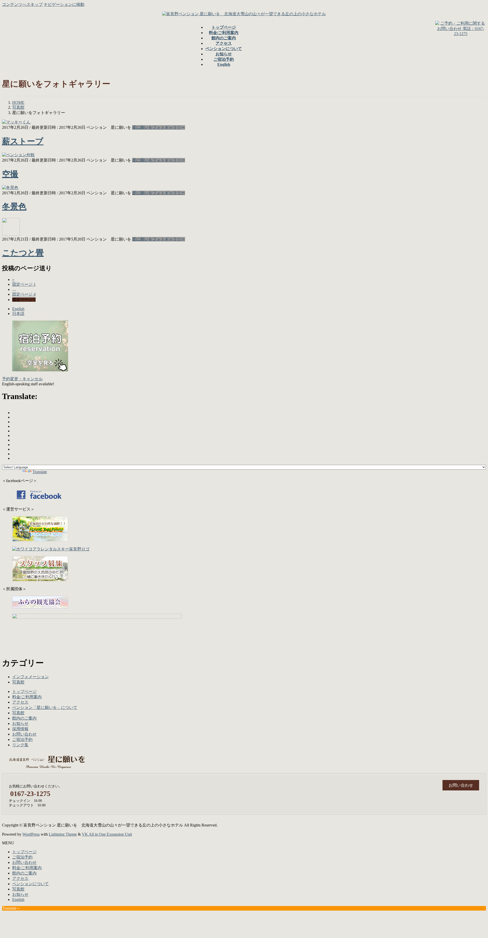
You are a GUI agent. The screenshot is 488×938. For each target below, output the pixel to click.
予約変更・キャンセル (22, 379)
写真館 (18, 682)
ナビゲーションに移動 (64, 4)
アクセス (20, 702)
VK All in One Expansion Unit (107, 834)
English (18, 309)
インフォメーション (30, 677)
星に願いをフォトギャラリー (158, 127)
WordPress (31, 834)
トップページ (24, 691)
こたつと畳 (23, 252)
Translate (40, 472)
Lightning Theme (63, 834)
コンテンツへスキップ (22, 4)
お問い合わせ (24, 734)
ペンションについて (30, 884)
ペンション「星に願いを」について (44, 707)
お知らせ (20, 723)
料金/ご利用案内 (27, 697)
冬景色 (14, 206)
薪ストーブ (22, 141)
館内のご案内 (24, 718)
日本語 (18, 313)
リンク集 (20, 745)
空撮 (10, 174)
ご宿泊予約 (22, 739)
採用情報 (20, 729)
